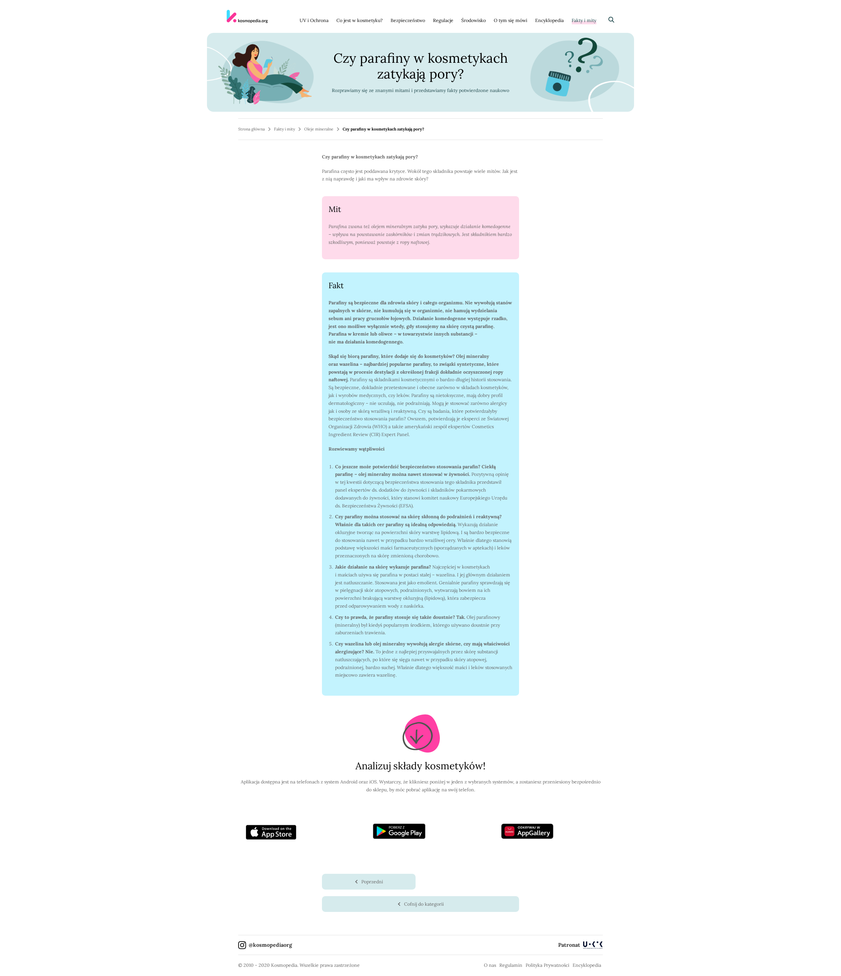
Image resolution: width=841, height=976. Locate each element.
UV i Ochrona (314, 20)
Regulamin (510, 965)
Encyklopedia (549, 20)
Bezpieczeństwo (408, 20)
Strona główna (251, 129)
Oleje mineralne (318, 129)
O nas (490, 965)
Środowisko (473, 20)
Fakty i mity (584, 20)
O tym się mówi (510, 20)
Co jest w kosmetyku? (359, 20)
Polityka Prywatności (547, 965)
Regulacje (443, 20)
